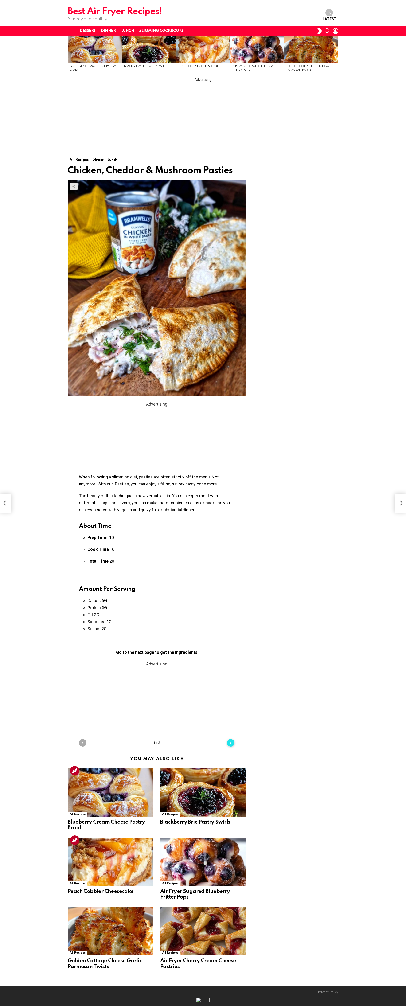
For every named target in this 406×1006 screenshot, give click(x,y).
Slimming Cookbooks (161, 31)
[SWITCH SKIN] (319, 31)
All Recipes (78, 814)
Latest (329, 19)
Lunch (127, 31)
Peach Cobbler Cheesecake (198, 66)
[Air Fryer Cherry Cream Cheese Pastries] (203, 931)
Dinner (108, 31)
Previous (70, 55)
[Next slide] (230, 743)
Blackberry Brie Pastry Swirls (145, 66)
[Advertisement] (203, 115)
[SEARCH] (327, 31)
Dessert (88, 31)
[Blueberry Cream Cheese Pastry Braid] (95, 49)
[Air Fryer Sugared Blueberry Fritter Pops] (257, 49)
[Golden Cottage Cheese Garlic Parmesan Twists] (311, 49)
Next (336, 55)
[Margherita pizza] (5, 503)
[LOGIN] (335, 31)
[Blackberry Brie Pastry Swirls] (149, 49)
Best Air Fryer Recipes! (115, 11)
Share (74, 186)
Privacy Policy (328, 992)
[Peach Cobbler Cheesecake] (203, 49)
